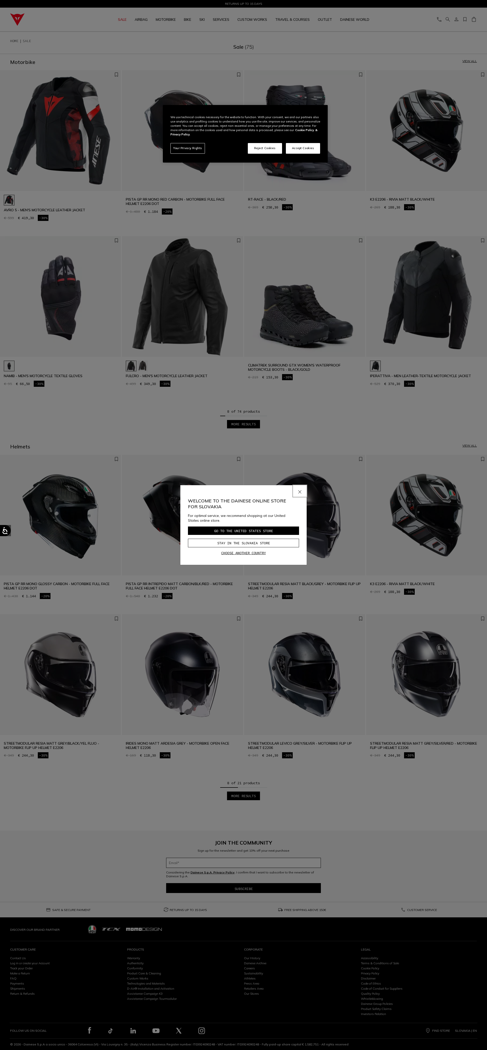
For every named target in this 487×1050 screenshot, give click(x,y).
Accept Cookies (303, 148)
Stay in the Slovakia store (243, 543)
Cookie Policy (304, 130)
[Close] (300, 491)
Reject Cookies (265, 148)
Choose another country (243, 553)
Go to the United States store (243, 531)
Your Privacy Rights (187, 148)
